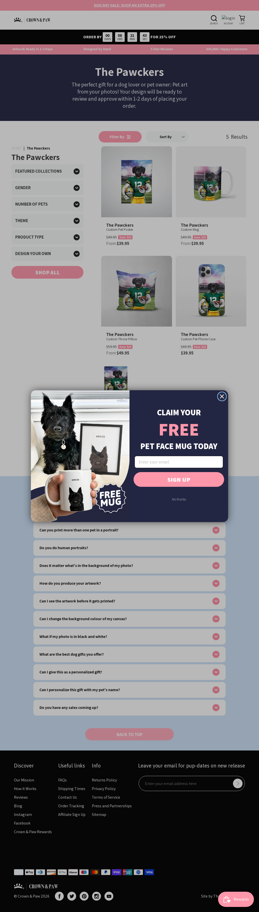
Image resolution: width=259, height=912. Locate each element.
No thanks (179, 499)
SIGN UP (178, 479)
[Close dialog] (222, 396)
